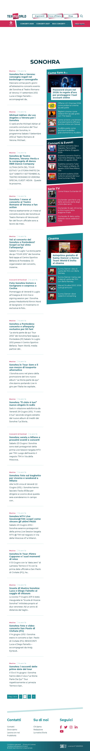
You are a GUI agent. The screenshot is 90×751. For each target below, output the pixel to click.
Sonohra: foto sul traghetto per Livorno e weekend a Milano (25, 478)
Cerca (81, 16)
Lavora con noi (13, 733)
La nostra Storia (40, 733)
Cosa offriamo (55, 16)
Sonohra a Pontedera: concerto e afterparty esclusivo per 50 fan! (21, 326)
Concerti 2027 (43, 24)
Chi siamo (37, 727)
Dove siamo (12, 730)
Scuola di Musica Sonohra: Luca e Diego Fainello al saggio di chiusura (24, 591)
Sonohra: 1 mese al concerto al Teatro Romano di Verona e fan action (23, 203)
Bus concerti (58, 24)
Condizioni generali (14, 744)
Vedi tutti (80, 24)
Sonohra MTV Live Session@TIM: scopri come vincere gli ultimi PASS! (25, 519)
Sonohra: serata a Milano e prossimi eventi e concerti (24, 438)
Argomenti (39, 16)
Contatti (10, 727)
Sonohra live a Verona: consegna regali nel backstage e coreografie (23, 77)
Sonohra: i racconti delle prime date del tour (23, 668)
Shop (70, 16)
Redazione (38, 730)
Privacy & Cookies (29, 744)
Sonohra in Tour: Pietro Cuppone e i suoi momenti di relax (24, 556)
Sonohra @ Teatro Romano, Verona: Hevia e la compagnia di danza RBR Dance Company (24, 160)
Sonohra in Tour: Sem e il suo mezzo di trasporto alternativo (23, 367)
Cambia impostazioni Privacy (17, 746)
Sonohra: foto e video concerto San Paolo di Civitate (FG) (22, 628)
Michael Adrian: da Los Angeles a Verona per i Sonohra (22, 118)
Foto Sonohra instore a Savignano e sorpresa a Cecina (22, 286)
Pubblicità (11, 736)
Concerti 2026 (27, 24)
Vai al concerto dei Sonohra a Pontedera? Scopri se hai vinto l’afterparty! (22, 243)
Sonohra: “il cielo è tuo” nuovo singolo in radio (23, 403)
